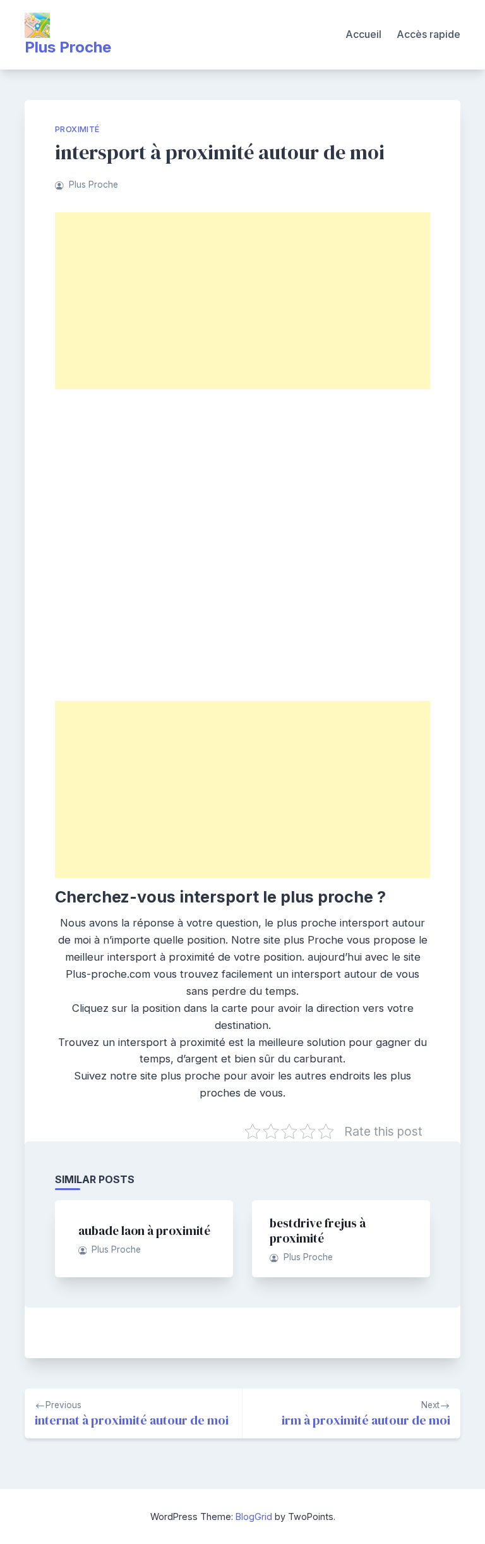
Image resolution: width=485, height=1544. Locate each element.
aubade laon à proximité (144, 1230)
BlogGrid (254, 1516)
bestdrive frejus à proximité (318, 1230)
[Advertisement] (242, 300)
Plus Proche (68, 47)
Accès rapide (428, 34)
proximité (77, 129)
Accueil (363, 34)
